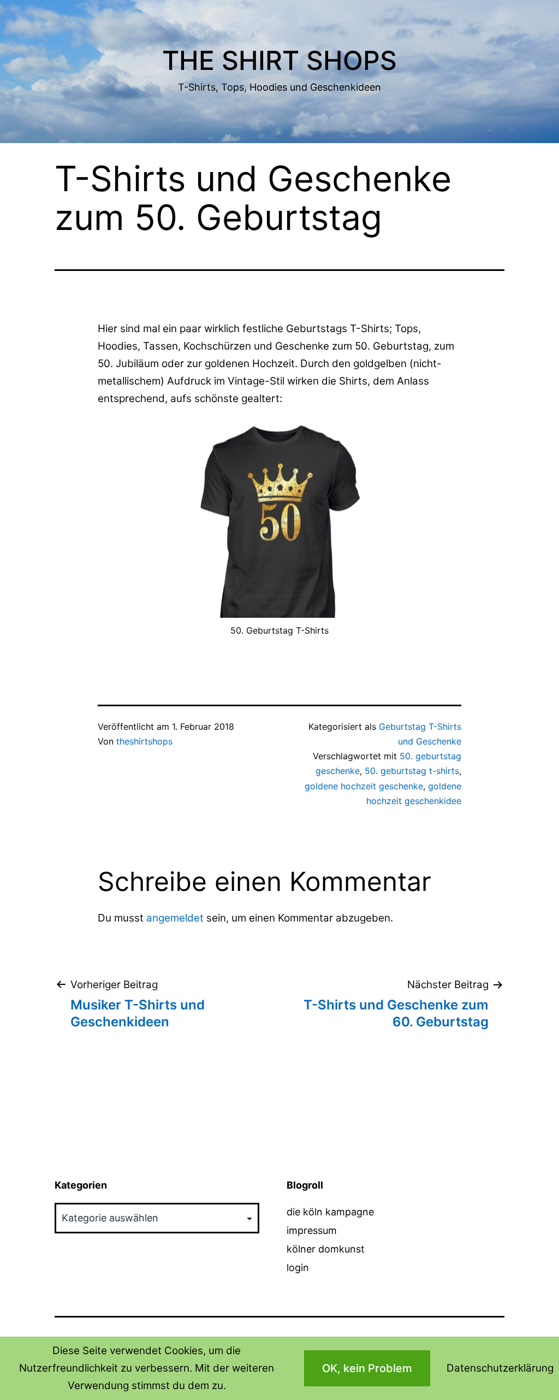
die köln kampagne (330, 1212)
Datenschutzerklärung (500, 1368)
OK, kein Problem (367, 1368)
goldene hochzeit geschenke (364, 786)
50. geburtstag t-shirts (412, 770)
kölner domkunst (326, 1249)
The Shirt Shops (279, 60)
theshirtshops (144, 741)
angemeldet (175, 918)
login (298, 1267)
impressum (312, 1230)
